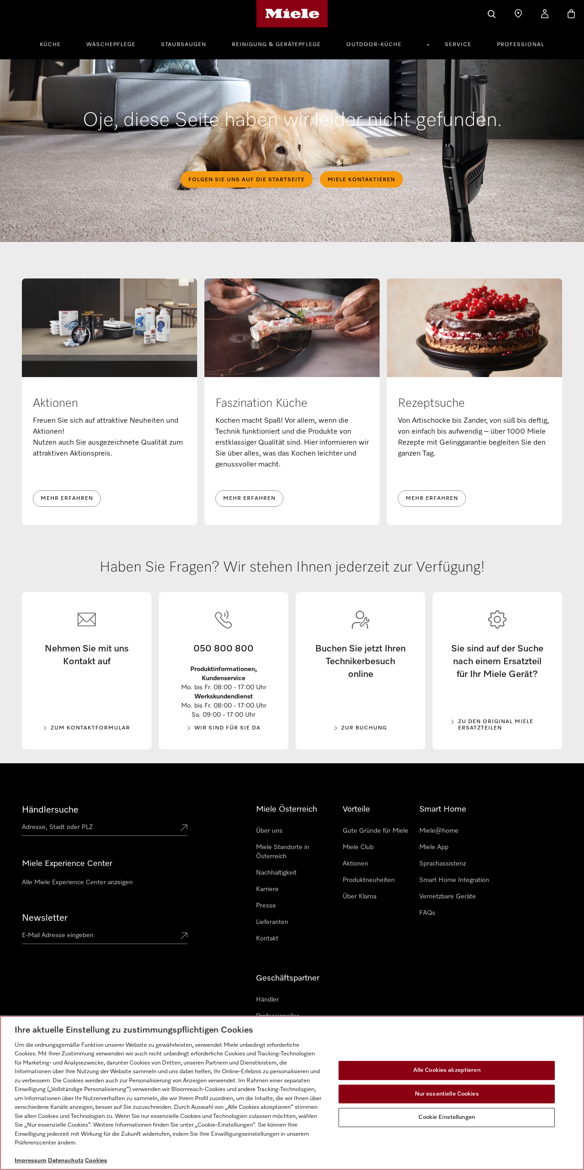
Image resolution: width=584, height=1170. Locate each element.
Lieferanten (272, 922)
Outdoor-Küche (374, 44)
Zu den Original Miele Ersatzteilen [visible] (495, 725)
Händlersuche (50, 809)
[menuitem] (55, 43)
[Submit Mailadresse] (184, 936)
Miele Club (358, 847)
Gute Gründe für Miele (375, 831)
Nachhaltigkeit (276, 873)
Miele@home (439, 831)
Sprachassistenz (442, 863)
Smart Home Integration (454, 880)
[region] (292, 1093)
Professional (520, 44)
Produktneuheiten (369, 880)
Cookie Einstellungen (446, 1117)
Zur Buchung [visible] (364, 728)
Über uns (269, 831)
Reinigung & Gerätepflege (276, 44)
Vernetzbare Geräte (447, 896)
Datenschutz (65, 1161)
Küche (50, 44)
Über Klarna (359, 896)
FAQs (427, 913)
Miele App (433, 847)
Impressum (31, 1161)
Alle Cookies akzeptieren (446, 1070)
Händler (267, 1000)
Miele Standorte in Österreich (282, 852)
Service (458, 44)
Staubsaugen (183, 44)
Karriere (267, 889)
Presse (266, 905)
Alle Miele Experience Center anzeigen (77, 882)
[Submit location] (184, 828)
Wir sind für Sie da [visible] (227, 728)
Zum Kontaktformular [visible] (90, 728)
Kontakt (267, 938)
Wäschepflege (111, 44)
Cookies (96, 1161)
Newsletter (45, 918)
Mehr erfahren (67, 498)
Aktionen (355, 863)
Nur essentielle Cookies (447, 1094)
